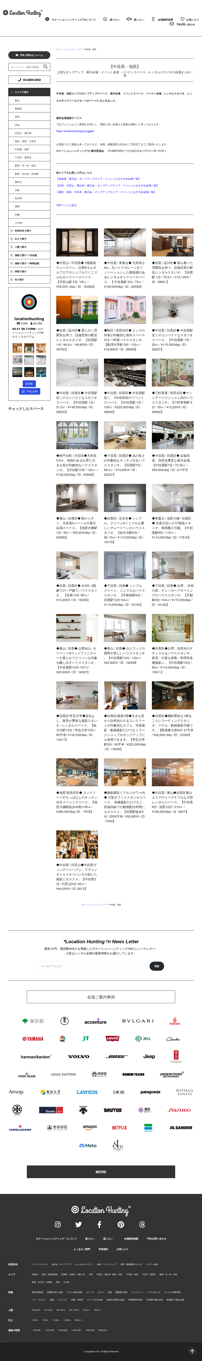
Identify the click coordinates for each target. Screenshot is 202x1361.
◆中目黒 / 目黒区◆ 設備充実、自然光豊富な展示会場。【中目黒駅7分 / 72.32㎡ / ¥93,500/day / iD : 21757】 (172, 462)
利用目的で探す (23, 230)
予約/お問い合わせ (156, 1238)
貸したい (108, 1238)
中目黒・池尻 (22, 149)
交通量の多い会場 (55, 1292)
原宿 (17, 116)
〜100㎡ (56, 1320)
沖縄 (17, 214)
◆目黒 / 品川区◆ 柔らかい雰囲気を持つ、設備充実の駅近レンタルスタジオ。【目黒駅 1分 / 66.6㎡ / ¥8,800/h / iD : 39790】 (76, 339)
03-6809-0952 (32, 80)
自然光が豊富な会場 (115, 1299)
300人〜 (98, 1310)
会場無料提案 (131, 1238)
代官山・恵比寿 (23, 133)
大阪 (17, 190)
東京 (17, 100)
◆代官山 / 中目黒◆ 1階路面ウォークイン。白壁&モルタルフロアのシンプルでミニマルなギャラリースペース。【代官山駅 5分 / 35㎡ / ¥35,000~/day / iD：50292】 (76, 274)
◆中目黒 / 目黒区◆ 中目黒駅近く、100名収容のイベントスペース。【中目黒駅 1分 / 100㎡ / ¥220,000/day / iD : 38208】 (124, 402)
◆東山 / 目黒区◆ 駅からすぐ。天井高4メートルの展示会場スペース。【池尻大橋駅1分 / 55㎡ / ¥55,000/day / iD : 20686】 (76, 527)
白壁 (110, 1292)
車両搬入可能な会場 (175, 1299)
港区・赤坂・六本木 (25, 141)
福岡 (17, 206)
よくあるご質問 (82, 1249)
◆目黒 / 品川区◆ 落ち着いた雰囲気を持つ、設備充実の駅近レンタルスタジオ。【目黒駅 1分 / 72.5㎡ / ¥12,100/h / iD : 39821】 (172, 272)
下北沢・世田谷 (23, 157)
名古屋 (18, 198)
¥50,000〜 (103, 1330)
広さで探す (21, 238)
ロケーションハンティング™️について (56, 1238)
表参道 (18, 108)
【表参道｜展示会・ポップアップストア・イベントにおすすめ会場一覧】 (98, 178)
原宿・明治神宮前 (50, 1274)
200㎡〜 (78, 1320)
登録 (156, 966)
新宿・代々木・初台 (25, 165)
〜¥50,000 (89, 1330)
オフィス (90, 1292)
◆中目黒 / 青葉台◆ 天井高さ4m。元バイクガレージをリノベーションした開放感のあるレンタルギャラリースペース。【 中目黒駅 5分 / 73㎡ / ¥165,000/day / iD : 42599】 (124, 274)
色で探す (19, 279)
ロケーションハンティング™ (69, 49)
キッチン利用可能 (172, 1292)
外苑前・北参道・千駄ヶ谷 (73, 1274)
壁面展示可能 (121, 1292)
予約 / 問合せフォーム (31, 55)
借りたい (90, 1238)
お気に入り (122, 1249)
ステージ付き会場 (95, 1299)
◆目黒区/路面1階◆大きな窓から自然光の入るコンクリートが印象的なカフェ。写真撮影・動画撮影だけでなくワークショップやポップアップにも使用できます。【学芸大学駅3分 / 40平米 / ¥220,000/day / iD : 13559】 (125, 732)
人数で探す (21, 247)
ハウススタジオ (154, 1292)
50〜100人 (74, 1310)
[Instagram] (58, 1224)
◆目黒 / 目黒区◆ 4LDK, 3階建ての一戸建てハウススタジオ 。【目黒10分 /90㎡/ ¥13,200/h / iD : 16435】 (76, 592)
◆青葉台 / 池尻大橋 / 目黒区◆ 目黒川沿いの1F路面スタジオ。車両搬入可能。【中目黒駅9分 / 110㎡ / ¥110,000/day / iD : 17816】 (172, 527)
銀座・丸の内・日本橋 (26, 173)
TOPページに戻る (66, 205)
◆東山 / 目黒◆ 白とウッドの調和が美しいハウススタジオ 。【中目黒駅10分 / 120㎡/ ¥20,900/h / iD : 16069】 (124, 655)
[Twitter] (78, 1224)
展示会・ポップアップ (61, 1264)
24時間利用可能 (135, 1299)
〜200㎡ (67, 1320)
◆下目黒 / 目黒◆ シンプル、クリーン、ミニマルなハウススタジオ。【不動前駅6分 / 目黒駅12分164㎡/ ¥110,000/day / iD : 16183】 (124, 595)
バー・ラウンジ (39, 1299)
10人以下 (36, 1310)
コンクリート (137, 1292)
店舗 (52, 1299)
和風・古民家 (77, 1299)
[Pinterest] (121, 1224)
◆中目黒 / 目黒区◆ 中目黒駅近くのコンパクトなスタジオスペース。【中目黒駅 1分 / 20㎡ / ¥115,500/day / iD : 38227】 (172, 339)
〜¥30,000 (76, 1330)
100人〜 (86, 1310)
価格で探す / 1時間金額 (27, 263)
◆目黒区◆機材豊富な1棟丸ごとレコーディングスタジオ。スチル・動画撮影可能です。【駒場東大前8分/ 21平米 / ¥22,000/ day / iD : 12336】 (173, 725)
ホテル (101, 1292)
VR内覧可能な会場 (154, 1299)
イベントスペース (40, 1264)
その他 (18, 222)
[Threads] (142, 1224)
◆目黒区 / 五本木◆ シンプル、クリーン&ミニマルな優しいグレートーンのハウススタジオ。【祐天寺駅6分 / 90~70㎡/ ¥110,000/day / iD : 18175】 (124, 530)
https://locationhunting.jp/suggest (75, 131)
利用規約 (103, 1249)
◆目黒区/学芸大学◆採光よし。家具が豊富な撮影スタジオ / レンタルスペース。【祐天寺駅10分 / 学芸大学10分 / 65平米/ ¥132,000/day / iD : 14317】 (76, 727)
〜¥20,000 (62, 1330)
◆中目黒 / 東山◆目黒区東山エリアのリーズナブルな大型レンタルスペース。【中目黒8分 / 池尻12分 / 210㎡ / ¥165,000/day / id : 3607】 (172, 802)
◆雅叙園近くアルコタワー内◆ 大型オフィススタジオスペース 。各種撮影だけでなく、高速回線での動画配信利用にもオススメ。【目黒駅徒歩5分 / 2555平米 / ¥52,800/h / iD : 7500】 (125, 806)
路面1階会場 (37, 1292)
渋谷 (17, 124)
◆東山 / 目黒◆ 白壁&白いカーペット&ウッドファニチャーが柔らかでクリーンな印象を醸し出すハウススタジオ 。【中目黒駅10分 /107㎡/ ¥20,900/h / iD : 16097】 (77, 660)
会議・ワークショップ (107, 1264)
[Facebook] (99, 1224)
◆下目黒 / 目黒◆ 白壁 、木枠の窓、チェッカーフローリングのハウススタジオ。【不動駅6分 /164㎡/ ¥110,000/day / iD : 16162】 (173, 595)
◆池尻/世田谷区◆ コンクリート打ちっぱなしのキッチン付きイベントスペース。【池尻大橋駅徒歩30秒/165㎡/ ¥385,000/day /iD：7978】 (76, 802)
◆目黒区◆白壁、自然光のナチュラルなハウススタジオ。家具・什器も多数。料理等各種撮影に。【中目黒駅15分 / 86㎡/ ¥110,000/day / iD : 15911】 (172, 660)
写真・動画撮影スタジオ (131, 1264)
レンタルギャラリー (84, 1264)
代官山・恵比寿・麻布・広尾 (109, 1274)
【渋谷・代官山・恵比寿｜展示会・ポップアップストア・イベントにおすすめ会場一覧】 (107, 185)
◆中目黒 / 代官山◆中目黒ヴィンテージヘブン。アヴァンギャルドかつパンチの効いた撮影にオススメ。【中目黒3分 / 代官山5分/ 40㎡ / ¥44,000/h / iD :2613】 (76, 876)
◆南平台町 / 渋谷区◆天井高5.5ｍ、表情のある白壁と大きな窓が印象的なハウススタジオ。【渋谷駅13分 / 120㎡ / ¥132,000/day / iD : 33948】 (76, 465)
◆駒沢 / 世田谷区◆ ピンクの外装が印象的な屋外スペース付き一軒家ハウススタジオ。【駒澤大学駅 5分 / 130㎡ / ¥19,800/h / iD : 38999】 (124, 339)
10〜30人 (48, 1310)
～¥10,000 (49, 1330)
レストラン (62, 1299)
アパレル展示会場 (74, 1292)
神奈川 (18, 181)
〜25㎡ (35, 1320)
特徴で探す (21, 271)
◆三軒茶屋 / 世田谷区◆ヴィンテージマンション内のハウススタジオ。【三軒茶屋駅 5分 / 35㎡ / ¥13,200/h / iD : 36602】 (172, 402)
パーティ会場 (152, 1264)
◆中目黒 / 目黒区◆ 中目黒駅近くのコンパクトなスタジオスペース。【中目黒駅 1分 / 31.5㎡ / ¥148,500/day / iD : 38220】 (76, 402)
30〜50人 (61, 1310)
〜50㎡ (45, 1320)
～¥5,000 (36, 1330)
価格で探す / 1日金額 (26, 255)
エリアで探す (22, 92)
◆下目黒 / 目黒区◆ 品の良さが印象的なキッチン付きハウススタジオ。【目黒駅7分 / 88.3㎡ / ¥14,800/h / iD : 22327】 (124, 465)
